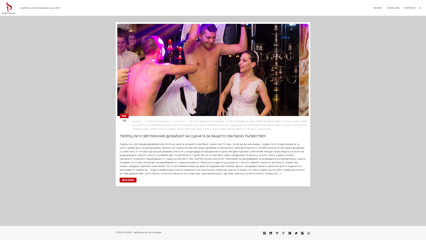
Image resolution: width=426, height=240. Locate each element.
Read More (128, 180)
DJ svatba (229, 121)
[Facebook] (289, 233)
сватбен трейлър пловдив (163, 129)
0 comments (179, 121)
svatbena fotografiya (162, 125)
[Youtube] (308, 233)
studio (138, 121)
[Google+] (264, 233)
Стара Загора (264, 129)
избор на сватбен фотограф (252, 125)
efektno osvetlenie (265, 121)
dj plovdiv (219, 121)
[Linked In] (270, 233)
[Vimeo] (277, 233)
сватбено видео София (214, 129)
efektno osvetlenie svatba (287, 121)
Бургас (196, 125)
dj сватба (250, 121)
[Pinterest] (283, 233)
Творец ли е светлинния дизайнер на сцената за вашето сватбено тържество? (193, 136)
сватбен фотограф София (189, 129)
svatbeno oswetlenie (182, 125)
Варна (204, 125)
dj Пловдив (240, 121)
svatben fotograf (143, 125)
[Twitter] (296, 233)
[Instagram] (302, 233)
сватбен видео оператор (279, 125)
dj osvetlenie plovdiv (204, 121)
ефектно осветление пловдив (222, 125)
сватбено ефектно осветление (242, 129)
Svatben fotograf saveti (158, 121)
